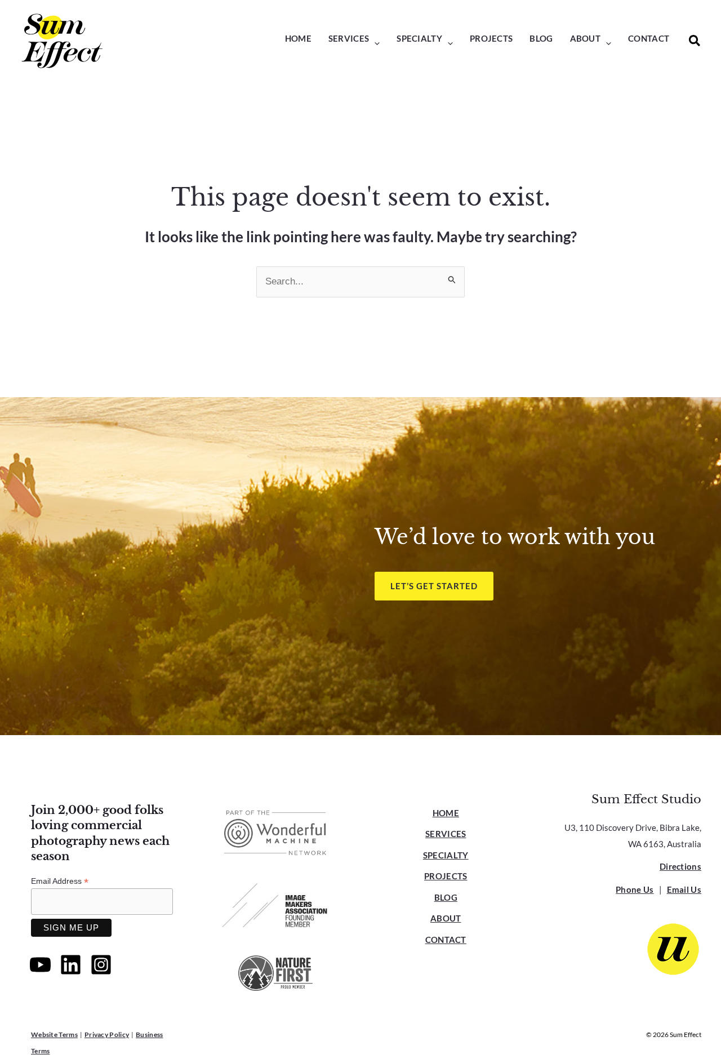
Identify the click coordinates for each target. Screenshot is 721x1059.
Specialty (446, 855)
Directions (680, 866)
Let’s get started (434, 586)
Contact (445, 940)
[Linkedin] (71, 965)
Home (446, 813)
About (445, 918)
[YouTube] (40, 965)
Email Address (59, 881)
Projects (445, 876)
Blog (445, 897)
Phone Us (634, 889)
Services (445, 834)
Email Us (684, 889)
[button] (374, 43)
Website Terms (54, 1034)
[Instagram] (101, 965)
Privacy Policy (106, 1034)
